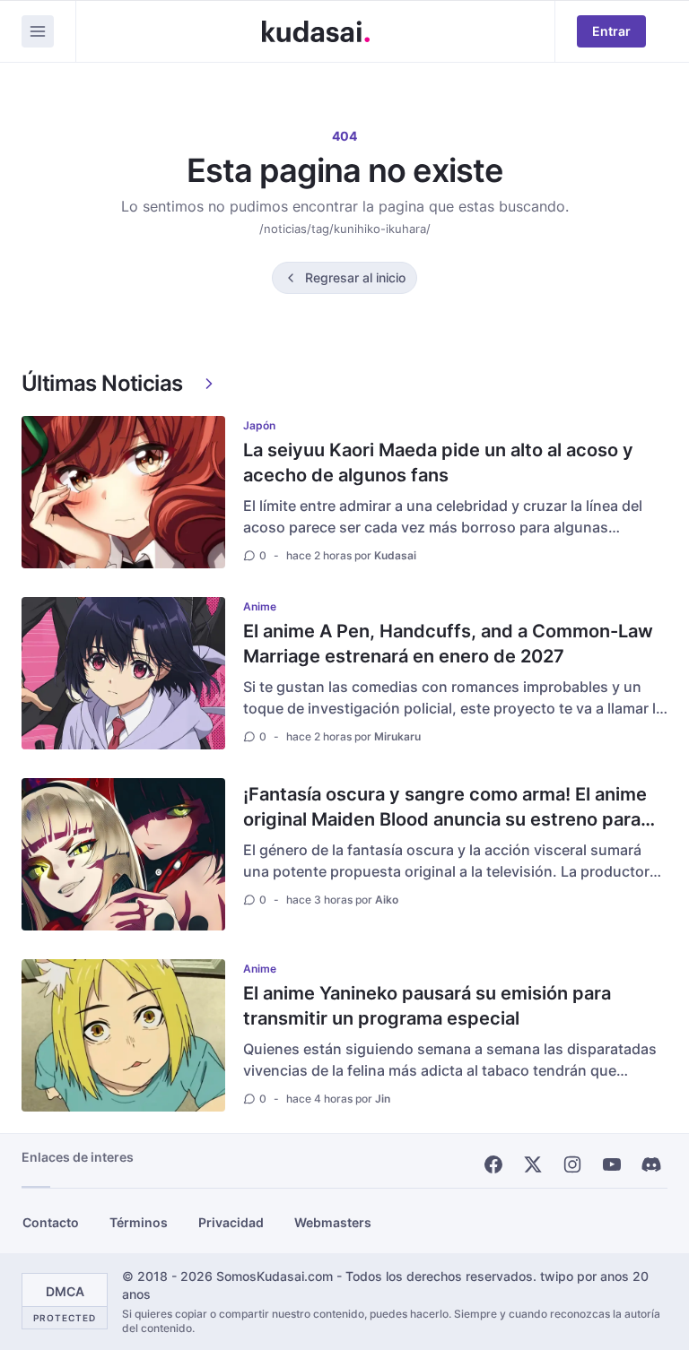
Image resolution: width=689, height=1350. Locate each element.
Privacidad (231, 1222)
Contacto (50, 1222)
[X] (533, 1164)
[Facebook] (493, 1164)
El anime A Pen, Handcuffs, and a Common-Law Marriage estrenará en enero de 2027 (448, 643)
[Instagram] (572, 1164)
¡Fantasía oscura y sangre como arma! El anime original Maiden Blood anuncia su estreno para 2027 (445, 819)
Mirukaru (397, 736)
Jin (382, 1098)
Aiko (386, 899)
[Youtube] (612, 1164)
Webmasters (332, 1222)
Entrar (611, 31)
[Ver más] (209, 384)
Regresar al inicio (355, 277)
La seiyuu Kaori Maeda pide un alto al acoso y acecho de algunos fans (438, 462)
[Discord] (651, 1164)
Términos (138, 1222)
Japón (259, 425)
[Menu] (38, 31)
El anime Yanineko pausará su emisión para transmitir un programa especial (427, 1005)
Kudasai (395, 555)
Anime (259, 606)
